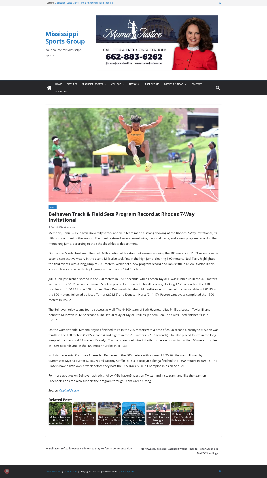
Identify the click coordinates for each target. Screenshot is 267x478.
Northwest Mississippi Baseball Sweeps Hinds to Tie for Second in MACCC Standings (179, 451)
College (116, 84)
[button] (104, 84)
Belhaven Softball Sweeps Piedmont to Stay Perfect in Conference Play (90, 448)
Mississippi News (173, 84)
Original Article (69, 390)
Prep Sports (152, 84)
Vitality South (70, 471)
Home (58, 84)
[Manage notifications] (6, 471)
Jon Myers (71, 227)
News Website (52, 471)
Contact (197, 84)
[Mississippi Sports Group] (49, 88)
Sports (52, 207)
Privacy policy (127, 471)
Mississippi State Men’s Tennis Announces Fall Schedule (84, 2)
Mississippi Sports (92, 84)
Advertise (61, 91)
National (134, 84)
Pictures (72, 84)
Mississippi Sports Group (65, 37)
